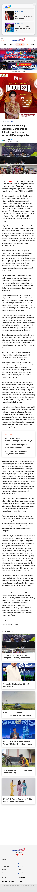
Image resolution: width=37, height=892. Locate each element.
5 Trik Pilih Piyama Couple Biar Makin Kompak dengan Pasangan (17, 446)
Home (3, 121)
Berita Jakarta (7, 624)
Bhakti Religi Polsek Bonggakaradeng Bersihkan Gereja (18, 439)
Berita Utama (8, 44)
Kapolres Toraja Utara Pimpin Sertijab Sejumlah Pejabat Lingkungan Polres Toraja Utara (17, 452)
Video (21, 44)
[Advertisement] (18, 872)
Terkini (31, 44)
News (17, 624)
